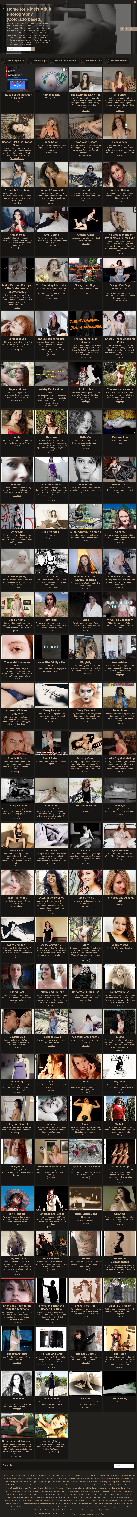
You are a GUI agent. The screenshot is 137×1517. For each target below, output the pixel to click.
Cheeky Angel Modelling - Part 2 (109, 1482)
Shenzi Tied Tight (85, 1305)
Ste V (85, 944)
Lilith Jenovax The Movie (85, 531)
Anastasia (17, 531)
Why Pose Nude (94, 60)
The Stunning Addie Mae (51, 285)
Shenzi (85, 1258)
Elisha (120, 1036)
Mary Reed (17, 484)
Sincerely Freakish (120, 1305)
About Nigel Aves (15, 60)
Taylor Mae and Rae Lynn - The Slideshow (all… (117, 1478)
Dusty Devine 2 (86, 710)
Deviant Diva (17, 1036)
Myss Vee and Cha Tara (85, 1166)
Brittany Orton (85, 758)
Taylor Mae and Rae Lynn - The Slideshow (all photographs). (17, 288)
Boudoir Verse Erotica (66, 60)
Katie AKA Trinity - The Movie (51, 1491)
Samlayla (119, 805)
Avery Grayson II (17, 944)
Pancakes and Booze (51, 1213)
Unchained (17, 1398)
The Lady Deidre (86, 1353)
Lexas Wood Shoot (85, 141)
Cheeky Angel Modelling (120, 758)
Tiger (102, 1514)
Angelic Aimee (85, 234)
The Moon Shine (86, 805)
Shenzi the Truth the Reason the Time (90, 1507)
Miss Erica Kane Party (51, 1166)
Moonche (51, 850)
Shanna (120, 531)
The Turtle (120, 1353)
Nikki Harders (17, 1213)
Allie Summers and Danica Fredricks (78, 1488)
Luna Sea (51, 1124)
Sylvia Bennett (120, 850)
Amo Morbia (17, 234)
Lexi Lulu (85, 190)
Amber (86, 1124)
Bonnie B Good (17, 758)
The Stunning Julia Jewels (88, 1482)
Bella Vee (85, 437)
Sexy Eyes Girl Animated (17, 1441)
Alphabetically (51, 94)
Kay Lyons (119, 1081)
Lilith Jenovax (17, 338)
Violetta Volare (51, 1398)
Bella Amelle (119, 141)
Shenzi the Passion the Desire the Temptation (60, 1507)
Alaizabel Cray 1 (51, 1036)
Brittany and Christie (51, 992)
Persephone (120, 710)
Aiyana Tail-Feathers (17, 190)
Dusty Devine (51, 710)
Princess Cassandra (120, 576)
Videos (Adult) (51, 1441)
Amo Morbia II (119, 484)
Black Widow (120, 944)
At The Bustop (120, 1166)
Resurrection (120, 437)
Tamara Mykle (85, 897)
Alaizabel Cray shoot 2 (85, 1036)
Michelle (120, 1124)
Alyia (17, 437)
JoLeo (85, 1081)
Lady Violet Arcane (51, 484)
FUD (51, 1081)
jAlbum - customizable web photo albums (86, 1514)
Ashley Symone (17, 805)
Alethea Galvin (120, 190)
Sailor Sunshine (17, 897)
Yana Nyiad (51, 141)
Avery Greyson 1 (51, 944)
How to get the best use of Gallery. (13, 1475)
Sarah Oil (120, 1213)
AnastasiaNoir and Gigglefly (90, 1491)
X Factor (85, 1398)
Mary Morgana (17, 1258)
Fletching (17, 1081)
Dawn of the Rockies (51, 897)
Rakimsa (51, 437)
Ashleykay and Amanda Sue (55, 1497)
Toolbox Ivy (86, 389)
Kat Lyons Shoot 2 (17, 1124)
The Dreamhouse (17, 1353)
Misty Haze (17, 1166)
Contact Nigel (40, 60)
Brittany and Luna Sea (85, 992)
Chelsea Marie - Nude (120, 389)
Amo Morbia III (51, 531)
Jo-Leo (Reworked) (51, 190)
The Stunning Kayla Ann (86, 94)
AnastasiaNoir (119, 662)
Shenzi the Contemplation (34, 1507)
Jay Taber (51, 619)
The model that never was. (30, 1491)
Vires (86, 619)
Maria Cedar (17, 850)
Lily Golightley (17, 576)
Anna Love (51, 805)
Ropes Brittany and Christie (103, 1504)
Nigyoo (85, 850)
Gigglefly (85, 662)
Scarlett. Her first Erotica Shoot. (75, 1475)
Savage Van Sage (119, 285)
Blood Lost (17, 992)
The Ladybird (51, 576)
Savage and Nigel (85, 285)
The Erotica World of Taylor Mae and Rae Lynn (84, 1478)
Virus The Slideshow (120, 619)
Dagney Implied (119, 992)
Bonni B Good (51, 758)
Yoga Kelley (120, 1398)
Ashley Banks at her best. (14, 1485)
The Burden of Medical (51, 338)
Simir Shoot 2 (17, 619)
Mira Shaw (120, 94)
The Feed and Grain (51, 1353)
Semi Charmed (51, 1258)
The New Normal (119, 60)
